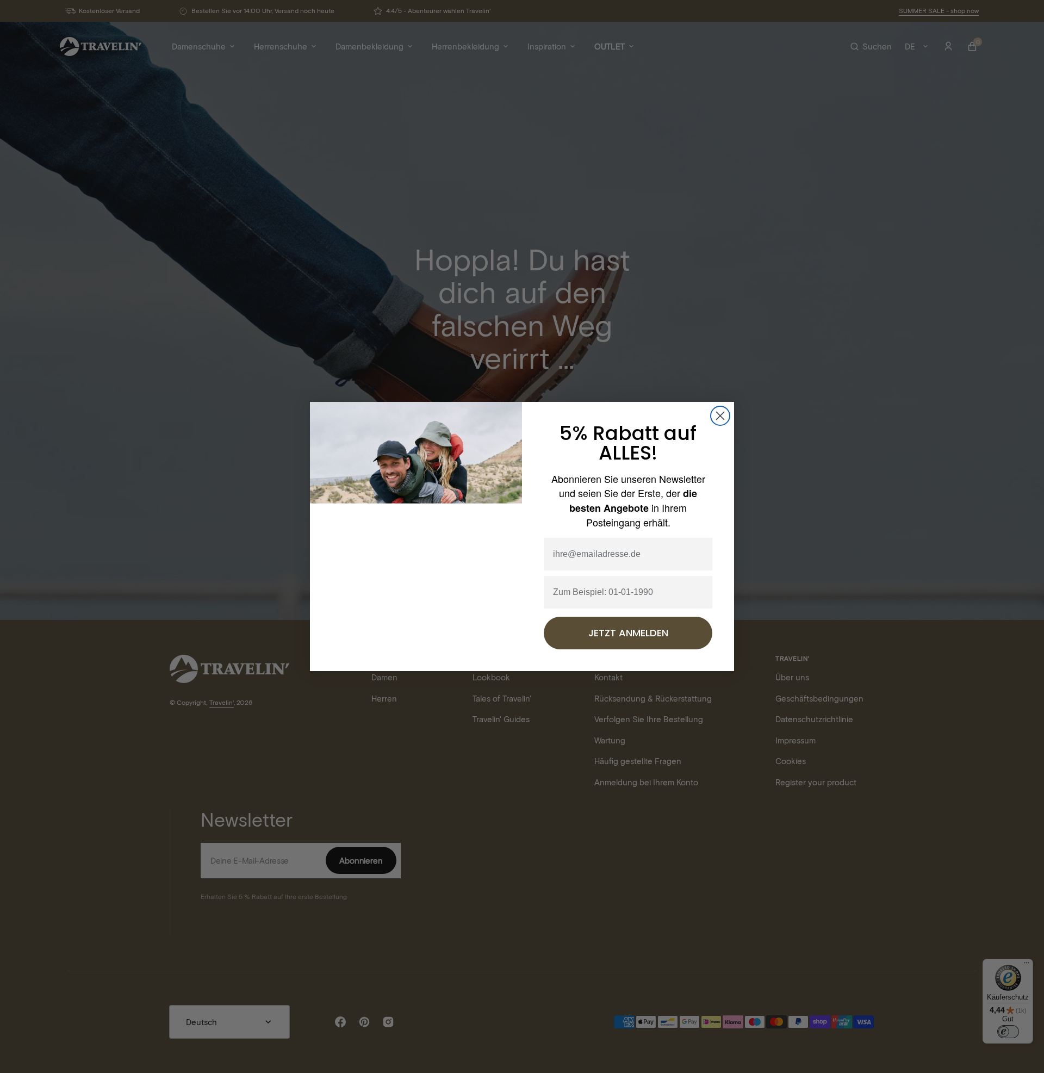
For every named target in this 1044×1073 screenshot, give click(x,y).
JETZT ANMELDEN (628, 633)
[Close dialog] (720, 415)
